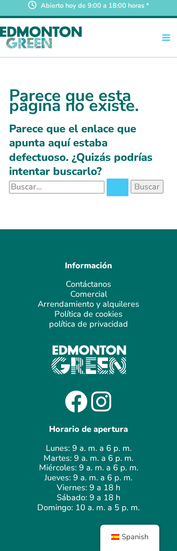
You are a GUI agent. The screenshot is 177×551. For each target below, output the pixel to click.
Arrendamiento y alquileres (88, 304)
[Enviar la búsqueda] (117, 187)
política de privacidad (88, 324)
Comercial (88, 294)
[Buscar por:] (70, 186)
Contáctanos (88, 284)
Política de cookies (88, 314)
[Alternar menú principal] (166, 37)
